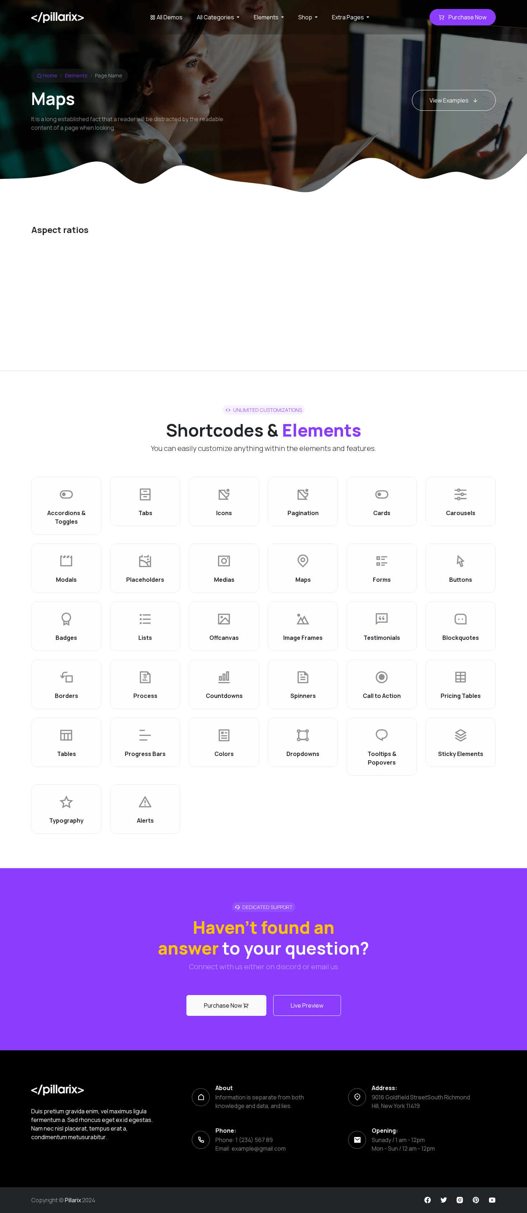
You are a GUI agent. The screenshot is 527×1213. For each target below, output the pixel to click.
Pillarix (73, 1200)
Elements (76, 75)
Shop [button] (305, 17)
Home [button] (49, 75)
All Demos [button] (169, 17)
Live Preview (307, 1005)
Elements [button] (267, 17)
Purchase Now (466, 17)
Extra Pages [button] (348, 17)
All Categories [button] (216, 17)
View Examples (449, 100)
